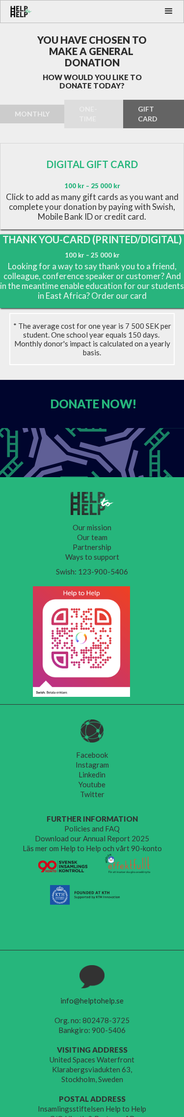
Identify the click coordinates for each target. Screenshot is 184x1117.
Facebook (92, 754)
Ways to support (92, 556)
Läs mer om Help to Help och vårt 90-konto (92, 848)
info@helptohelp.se (92, 1000)
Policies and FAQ (92, 828)
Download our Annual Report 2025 (92, 838)
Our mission (92, 527)
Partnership (92, 547)
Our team (92, 537)
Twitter (92, 794)
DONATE (93, 404)
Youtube (92, 784)
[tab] (32, 114)
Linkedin (92, 774)
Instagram (92, 764)
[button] (169, 11)
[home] (16, 11)
